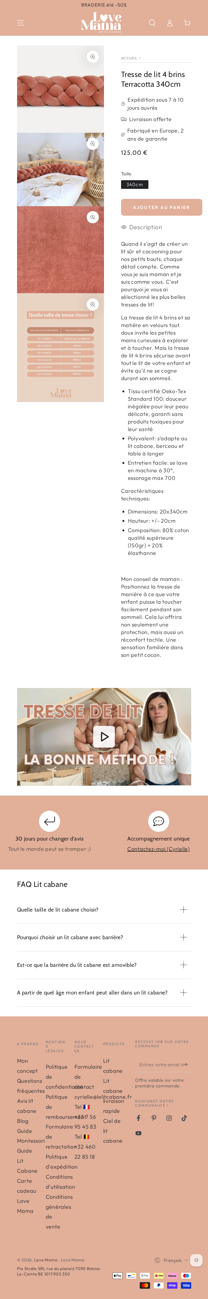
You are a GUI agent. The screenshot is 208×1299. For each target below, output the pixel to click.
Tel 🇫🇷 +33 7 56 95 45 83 (85, 1116)
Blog (23, 1120)
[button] (152, 22)
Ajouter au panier (161, 207)
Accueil (129, 58)
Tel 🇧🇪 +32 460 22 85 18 (85, 1146)
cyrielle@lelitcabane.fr (103, 1096)
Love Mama (46, 1259)
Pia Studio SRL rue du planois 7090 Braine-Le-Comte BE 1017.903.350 (59, 1271)
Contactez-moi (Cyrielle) (158, 848)
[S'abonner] (187, 1064)
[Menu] (21, 22)
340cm (134, 184)
